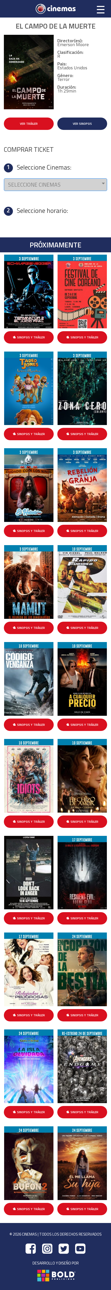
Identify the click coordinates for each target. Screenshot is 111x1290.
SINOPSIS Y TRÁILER (31, 337)
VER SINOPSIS (82, 123)
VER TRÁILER (29, 123)
